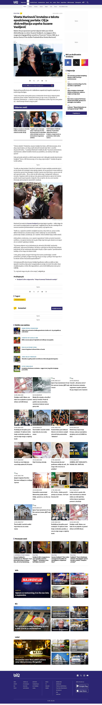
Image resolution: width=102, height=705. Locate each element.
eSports (35, 682)
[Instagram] (84, 62)
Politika (16, 13)
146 (19, 328)
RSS (57, 692)
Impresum (58, 684)
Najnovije (23, 2)
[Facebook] (68, 62)
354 (19, 366)
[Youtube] (87, 675)
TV (46, 684)
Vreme (47, 688)
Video (46, 682)
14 (18, 357)
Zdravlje (25, 682)
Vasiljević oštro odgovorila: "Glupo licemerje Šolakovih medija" (37, 279)
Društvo (18, 590)
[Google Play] (82, 686)
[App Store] (82, 691)
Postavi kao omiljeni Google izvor (33, 85)
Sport (15, 684)
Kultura (25, 686)
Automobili (35, 686)
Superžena (26, 688)
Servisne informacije (77, 645)
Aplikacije (59, 690)
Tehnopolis (36, 684)
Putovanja (26, 684)
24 (18, 347)
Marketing (59, 682)
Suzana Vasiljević (20, 299)
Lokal (34, 688)
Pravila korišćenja (61, 686)
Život (15, 688)
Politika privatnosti (61, 688)
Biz (14, 686)
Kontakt (58, 694)
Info (15, 682)
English (47, 686)
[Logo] (16, 2)
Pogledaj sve (76, 113)
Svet (72, 591)
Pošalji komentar (57, 308)
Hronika (55, 578)
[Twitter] (76, 62)
